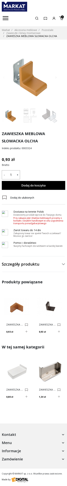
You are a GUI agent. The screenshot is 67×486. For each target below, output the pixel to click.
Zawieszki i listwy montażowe (23, 33)
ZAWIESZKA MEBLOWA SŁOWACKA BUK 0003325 (15, 324)
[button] (36, 18)
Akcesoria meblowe (25, 30)
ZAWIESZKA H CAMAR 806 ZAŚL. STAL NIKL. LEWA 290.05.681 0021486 (47, 389)
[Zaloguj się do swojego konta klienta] (54, 18)
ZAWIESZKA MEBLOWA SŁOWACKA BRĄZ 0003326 (47, 324)
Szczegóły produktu (20, 264)
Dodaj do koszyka (33, 185)
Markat (6, 30)
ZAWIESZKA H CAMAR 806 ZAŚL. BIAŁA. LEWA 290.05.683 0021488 (15, 389)
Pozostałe (47, 30)
